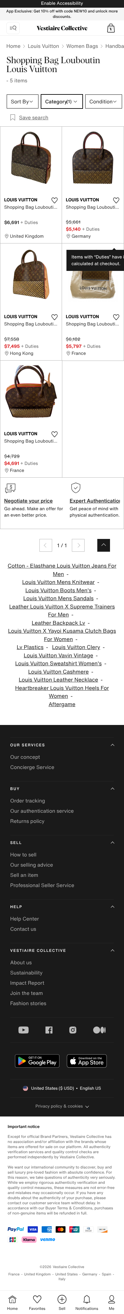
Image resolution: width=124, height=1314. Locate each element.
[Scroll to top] (103, 545)
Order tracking (27, 800)
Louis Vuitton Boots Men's (58, 590)
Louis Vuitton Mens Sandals (58, 598)
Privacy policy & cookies (59, 1106)
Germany (89, 1274)
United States (66, 1274)
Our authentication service (42, 811)
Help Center (24, 918)
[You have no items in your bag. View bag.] (111, 28)
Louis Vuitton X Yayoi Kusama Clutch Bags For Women (62, 635)
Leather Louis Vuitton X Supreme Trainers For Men (62, 611)
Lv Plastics (30, 647)
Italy (62, 1279)
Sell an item (24, 875)
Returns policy (27, 821)
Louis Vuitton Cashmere (58, 672)
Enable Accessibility (62, 3)
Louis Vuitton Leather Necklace (58, 680)
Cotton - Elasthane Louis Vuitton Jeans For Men (62, 570)
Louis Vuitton (43, 46)
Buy (15, 789)
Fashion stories (28, 1003)
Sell (16, 843)
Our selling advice (31, 865)
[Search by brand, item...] (13, 28)
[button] (111, 28)
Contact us (23, 929)
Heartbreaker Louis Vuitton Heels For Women (62, 692)
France (14, 1274)
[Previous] (45, 545)
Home (13, 46)
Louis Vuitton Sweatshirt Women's (58, 664)
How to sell (23, 854)
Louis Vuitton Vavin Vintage (58, 656)
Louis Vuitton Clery (76, 647)
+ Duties (29, 222)
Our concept (25, 757)
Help (16, 907)
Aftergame (62, 704)
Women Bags (82, 46)
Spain (106, 1274)
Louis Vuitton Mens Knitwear (58, 582)
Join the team (26, 993)
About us (21, 962)
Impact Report (27, 983)
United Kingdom (37, 1274)
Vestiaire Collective (38, 950)
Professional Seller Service (42, 885)
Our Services (27, 745)
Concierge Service (32, 767)
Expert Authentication (96, 500)
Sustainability (26, 972)
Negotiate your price (28, 500)
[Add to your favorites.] (54, 200)
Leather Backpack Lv (58, 623)
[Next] (78, 545)
